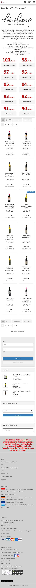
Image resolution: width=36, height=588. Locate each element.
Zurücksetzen (18, 362)
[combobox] (17, 120)
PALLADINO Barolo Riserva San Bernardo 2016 (26, 268)
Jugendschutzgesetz (6, 476)
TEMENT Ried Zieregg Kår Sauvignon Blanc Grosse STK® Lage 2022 (10, 237)
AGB (2, 470)
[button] (3, 120)
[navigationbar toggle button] (34, 2)
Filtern (18, 358)
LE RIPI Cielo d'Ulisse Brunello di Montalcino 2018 (26, 300)
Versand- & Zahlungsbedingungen (9, 467)
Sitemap (3, 464)
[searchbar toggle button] (25, 2)
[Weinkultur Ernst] (3, 2)
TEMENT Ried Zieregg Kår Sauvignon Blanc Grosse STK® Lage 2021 (10, 268)
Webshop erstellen (12, 585)
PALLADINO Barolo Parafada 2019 (26, 236)
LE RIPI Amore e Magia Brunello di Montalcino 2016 (26, 143)
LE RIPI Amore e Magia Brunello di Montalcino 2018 (9, 143)
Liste (18, 502)
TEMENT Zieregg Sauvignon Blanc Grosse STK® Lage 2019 (10, 174)
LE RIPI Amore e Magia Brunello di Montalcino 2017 (9, 206)
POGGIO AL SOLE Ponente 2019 (9, 299)
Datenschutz (4, 473)
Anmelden (18, 415)
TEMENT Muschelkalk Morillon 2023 (26, 206)
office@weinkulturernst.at (7, 555)
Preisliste (3, 479)
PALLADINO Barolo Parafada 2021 (26, 174)
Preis (4, 341)
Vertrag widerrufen (7, 581)
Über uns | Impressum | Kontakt (9, 462)
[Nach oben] (31, 585)
